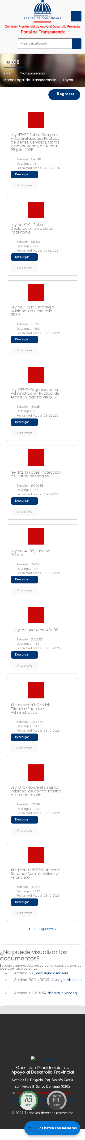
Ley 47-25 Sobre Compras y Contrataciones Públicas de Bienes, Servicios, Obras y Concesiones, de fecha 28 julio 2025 (35, 142)
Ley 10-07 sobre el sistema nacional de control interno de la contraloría (36, 791)
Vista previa (24, 185)
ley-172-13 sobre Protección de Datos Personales (36, 474)
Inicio (8, 73)
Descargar (22, 174)
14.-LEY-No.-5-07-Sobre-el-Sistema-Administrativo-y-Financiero (35, 873)
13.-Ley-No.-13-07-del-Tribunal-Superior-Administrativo (31, 708)
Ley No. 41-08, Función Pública (30, 553)
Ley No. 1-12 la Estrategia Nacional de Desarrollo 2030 (32, 311)
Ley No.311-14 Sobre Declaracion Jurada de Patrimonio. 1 (32, 228)
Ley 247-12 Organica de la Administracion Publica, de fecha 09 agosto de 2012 (35, 393)
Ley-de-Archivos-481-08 (36, 630)
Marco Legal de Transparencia (30, 79)
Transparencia (32, 73)
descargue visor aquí (53, 973)
